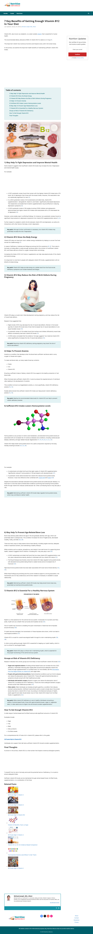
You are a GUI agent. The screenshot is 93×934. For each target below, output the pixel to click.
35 (44, 621)
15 (10, 393)
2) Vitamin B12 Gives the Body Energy (20, 96)
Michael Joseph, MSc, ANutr (23, 896)
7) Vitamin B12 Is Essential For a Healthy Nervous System (26, 108)
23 (51, 439)
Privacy (77, 922)
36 (15, 627)
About (76, 915)
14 (12, 387)
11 (37, 333)
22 (49, 439)
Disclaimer (76, 920)
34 (5, 569)
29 (22, 539)
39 (5, 639)
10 (21, 329)
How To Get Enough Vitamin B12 (18, 113)
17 (38, 439)
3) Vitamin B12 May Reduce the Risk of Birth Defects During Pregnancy (30, 98)
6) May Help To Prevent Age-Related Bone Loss (23, 105)
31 (56, 557)
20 (44, 439)
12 (43, 338)
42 (22, 695)
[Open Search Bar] (88, 13)
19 (42, 439)
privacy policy (80, 57)
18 (40, 439)
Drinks (6, 13)
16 (12, 393)
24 (21, 445)
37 (18, 633)
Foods (12, 13)
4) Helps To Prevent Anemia (17, 101)
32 (15, 564)
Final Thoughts (13, 115)
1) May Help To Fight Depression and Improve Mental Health (27, 93)
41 (32, 684)
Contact (76, 918)
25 (23, 445)
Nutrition (19, 13)
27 (54, 473)
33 (58, 567)
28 (52, 477)
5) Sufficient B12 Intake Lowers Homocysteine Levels (25, 103)
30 (51, 551)
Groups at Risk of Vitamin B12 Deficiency (21, 110)
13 (10, 387)
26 (25, 445)
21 (46, 439)
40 (59, 661)
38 (57, 637)
